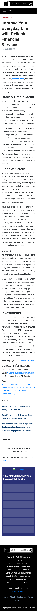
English (15, 394)
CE (20, 387)
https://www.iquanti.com (25, 360)
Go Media (27, 387)
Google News (24, 384)
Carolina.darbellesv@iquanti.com (20, 373)
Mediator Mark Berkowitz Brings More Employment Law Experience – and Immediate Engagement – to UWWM (17, 427)
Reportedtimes (8, 384)
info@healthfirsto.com (18, 591)
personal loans (18, 79)
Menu (9, 10)
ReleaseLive (13, 387)
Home (5, 597)
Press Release (7, 18)
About (12, 597)
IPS (16, 384)
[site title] (18, 550)
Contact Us (21, 597)
